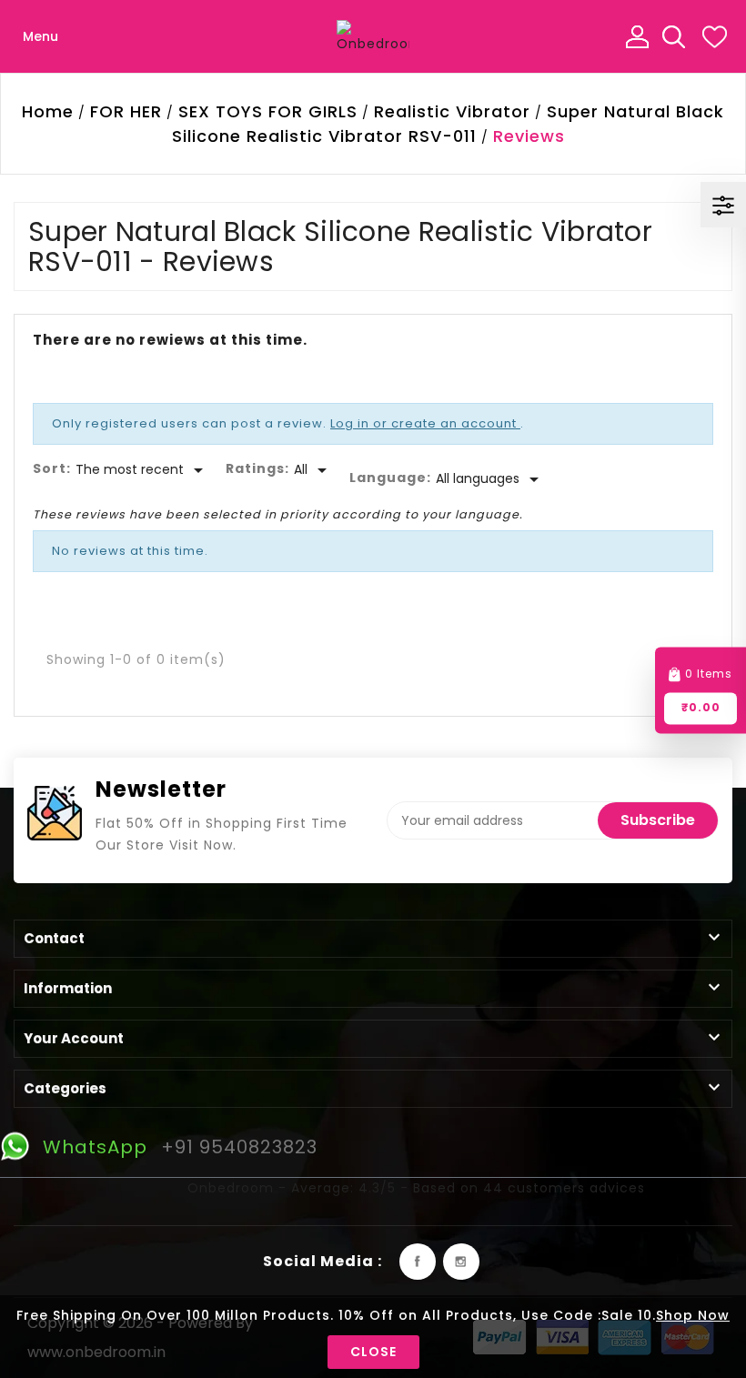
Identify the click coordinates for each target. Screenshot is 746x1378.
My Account (637, 36)
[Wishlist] (714, 36)
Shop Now (693, 1315)
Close (373, 1352)
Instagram (461, 1261)
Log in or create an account (425, 423)
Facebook (417, 1261)
